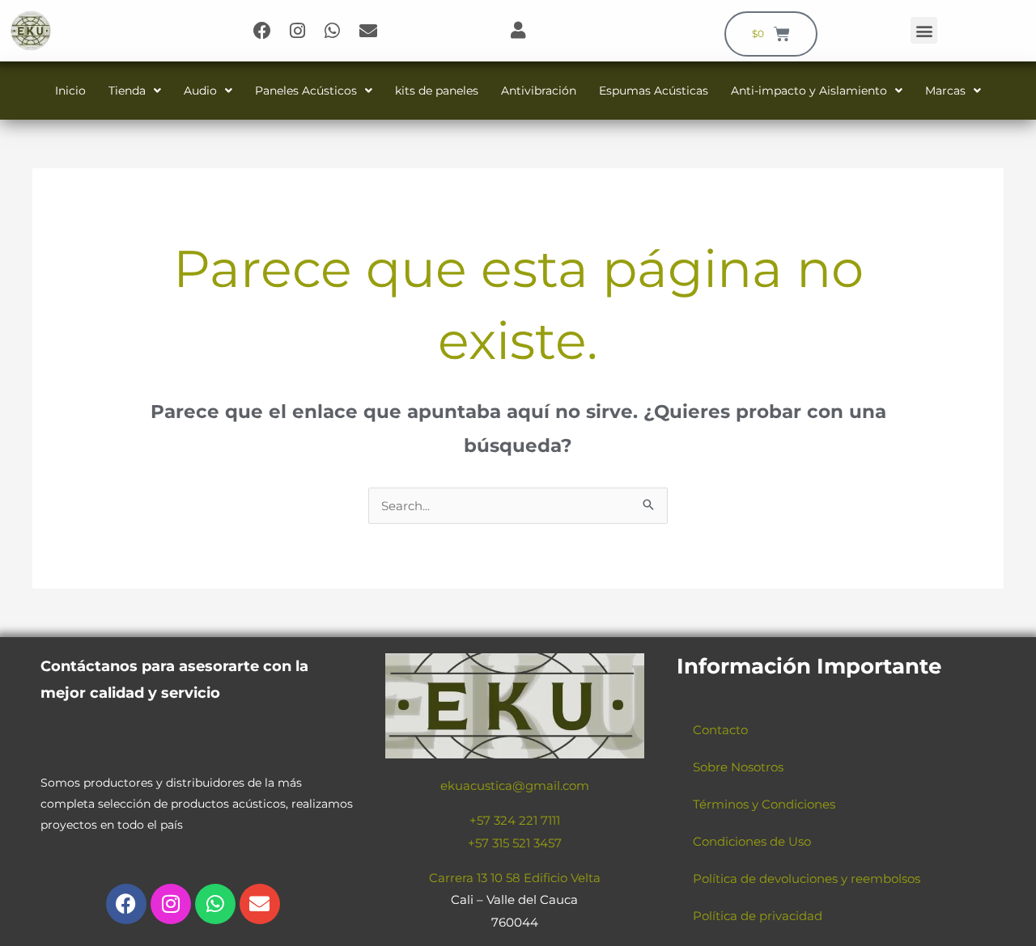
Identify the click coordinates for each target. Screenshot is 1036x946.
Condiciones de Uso (752, 841)
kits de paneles (436, 90)
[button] (924, 30)
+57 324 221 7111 (514, 820)
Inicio (70, 90)
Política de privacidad (757, 915)
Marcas (945, 90)
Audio (200, 90)
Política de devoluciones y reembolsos (806, 878)
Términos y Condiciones (764, 804)
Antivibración (538, 90)
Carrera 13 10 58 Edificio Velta (515, 877)
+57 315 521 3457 (515, 843)
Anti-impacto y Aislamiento (809, 90)
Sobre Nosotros (738, 767)
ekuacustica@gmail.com (514, 785)
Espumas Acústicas (653, 90)
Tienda (127, 90)
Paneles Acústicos (306, 90)
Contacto (720, 729)
